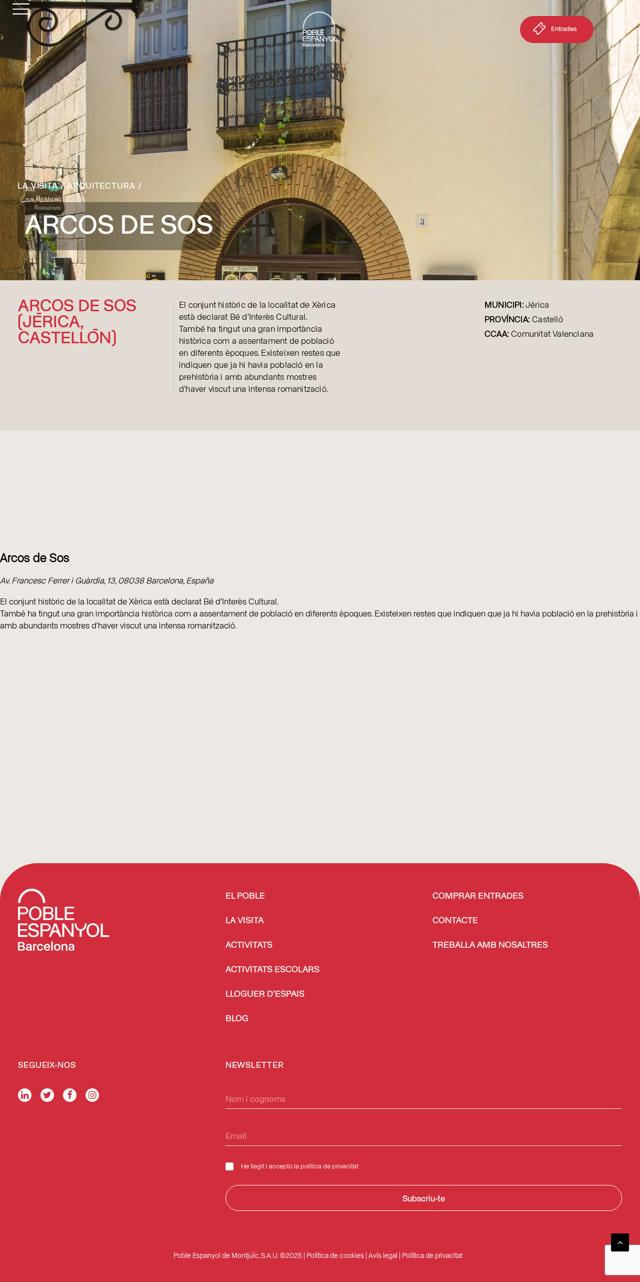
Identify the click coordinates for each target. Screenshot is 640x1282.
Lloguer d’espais (265, 994)
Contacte (455, 920)
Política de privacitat (432, 1255)
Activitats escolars (273, 969)
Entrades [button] (563, 28)
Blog (237, 1018)
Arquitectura (101, 185)
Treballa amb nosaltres (490, 945)
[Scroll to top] (620, 1241)
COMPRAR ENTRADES (478, 896)
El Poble (245, 896)
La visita (38, 185)
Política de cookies (335, 1255)
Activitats (249, 945)
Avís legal (383, 1255)
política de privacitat (329, 1165)
